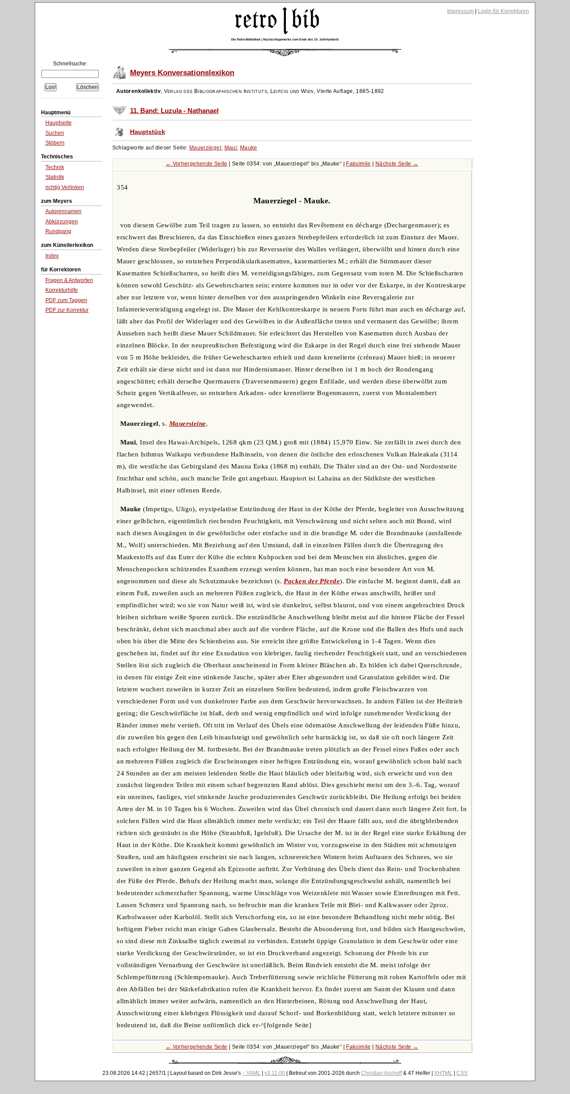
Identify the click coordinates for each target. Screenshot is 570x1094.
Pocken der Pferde (312, 581)
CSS (462, 1073)
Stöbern (55, 143)
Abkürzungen (61, 221)
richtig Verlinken (64, 187)
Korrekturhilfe (61, 290)
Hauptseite (58, 123)
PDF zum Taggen (66, 300)
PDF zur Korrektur (67, 310)
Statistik (54, 177)
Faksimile (358, 164)
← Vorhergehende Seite (197, 164)
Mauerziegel (205, 148)
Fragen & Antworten (69, 280)
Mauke (248, 148)
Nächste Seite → (397, 164)
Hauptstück (147, 132)
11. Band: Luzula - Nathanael (174, 110)
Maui (230, 148)
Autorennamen (63, 211)
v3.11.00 (275, 1073)
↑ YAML (251, 1073)
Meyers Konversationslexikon (182, 73)
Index (52, 256)
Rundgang (58, 231)
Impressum (460, 11)
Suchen (54, 133)
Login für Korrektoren (503, 11)
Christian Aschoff (381, 1073)
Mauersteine (187, 423)
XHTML (443, 1073)
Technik (54, 167)
